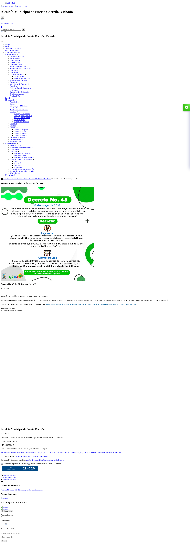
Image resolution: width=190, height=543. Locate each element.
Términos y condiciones (26, 490)
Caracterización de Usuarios (19, 92)
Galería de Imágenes (21, 130)
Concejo (17, 161)
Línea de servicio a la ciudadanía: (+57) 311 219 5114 (74, 452)
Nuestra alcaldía (10, 143)
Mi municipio (10, 100)
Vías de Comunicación (22, 118)
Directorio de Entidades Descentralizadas (22, 154)
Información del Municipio (19, 106)
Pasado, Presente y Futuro (19, 110)
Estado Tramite (15, 60)
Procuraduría (18, 167)
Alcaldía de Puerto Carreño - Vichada (16, 179)
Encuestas (13, 82)
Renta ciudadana (15, 58)
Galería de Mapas (20, 132)
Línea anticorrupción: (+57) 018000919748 (108, 452)
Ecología (13, 126)
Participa (8, 98)
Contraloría (18, 165)
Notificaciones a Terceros (18, 80)
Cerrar (4, 541)
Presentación (14, 102)
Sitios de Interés (19, 120)
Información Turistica (21, 122)
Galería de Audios (20, 135)
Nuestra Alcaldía (35, 179)
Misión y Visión (15, 145)
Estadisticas (14, 72)
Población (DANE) (16, 141)
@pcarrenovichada (9, 475)
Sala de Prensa (15, 173)
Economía (13, 124)
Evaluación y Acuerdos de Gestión (22, 169)
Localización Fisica (16, 139)
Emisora (12, 104)
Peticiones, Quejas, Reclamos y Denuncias (18, 65)
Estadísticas (39, 490)
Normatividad (10, 175)
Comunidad (14, 70)
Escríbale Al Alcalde (17, 94)
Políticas (4, 490)
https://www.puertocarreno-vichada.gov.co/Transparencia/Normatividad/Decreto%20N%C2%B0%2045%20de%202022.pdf (91, 304)
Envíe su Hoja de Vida (22, 78)
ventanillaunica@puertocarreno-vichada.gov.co (31, 456)
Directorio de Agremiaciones (24, 157)
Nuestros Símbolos (16, 108)
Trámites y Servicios (17, 56)
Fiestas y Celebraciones (22, 114)
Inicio (7, 46)
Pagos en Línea (15, 62)
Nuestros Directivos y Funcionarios (22, 171)
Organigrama (14, 149)
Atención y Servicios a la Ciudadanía (12, 53)
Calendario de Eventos (17, 137)
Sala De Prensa (46, 179)
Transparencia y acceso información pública (13, 49)
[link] (91, 304)
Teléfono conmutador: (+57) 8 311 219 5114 (16, 452)
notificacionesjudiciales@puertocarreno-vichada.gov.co (45, 460)
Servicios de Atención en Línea (20, 68)
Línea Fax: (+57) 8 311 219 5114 (43, 452)
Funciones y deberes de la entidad (21, 147)
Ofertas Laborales (20, 76)
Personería (17, 163)
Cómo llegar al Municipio (23, 116)
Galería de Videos (20, 133)
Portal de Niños (15, 96)
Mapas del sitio (12, 490)
